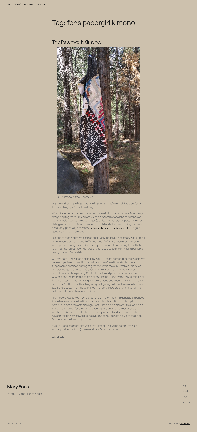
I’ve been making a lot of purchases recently (110, 228)
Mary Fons (18, 386)
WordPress (185, 423)
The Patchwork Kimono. (76, 41)
